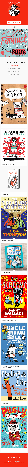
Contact (16, 459)
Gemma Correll (14, 65)
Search (12, 459)
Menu (14, 19)
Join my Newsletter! (14, 22)
